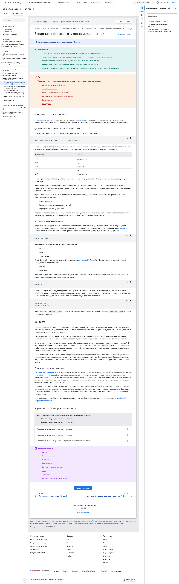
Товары (44, 28)
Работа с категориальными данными (55, 92)
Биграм (44, 452)
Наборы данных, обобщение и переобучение (57, 96)
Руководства (95, 2)
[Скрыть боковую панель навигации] (25, 580)
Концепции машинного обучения (39, 2)
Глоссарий (107, 2)
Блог (68, 539)
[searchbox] (13, 20)
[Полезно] (127, 28)
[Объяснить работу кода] (127, 137)
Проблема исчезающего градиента (54, 478)
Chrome (105, 543)
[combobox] (143, 2)
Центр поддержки (83, 488)
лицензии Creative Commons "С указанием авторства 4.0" (92, 521)
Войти (174, 2)
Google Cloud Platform (89, 571)
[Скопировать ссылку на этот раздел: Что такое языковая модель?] (69, 115)
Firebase (105, 546)
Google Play (106, 559)
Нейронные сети (48, 100)
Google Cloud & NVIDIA (37, 553)
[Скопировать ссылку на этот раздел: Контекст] (47, 322)
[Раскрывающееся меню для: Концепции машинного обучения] (53, 2)
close (175, 8)
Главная (5, 13)
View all (105, 563)
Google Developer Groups (38, 543)
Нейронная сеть (47, 463)
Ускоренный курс (18, 13)
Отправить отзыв (123, 34)
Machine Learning (11, 2)
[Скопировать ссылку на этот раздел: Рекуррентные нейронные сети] (67, 368)
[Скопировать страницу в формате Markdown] (103, 34)
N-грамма (45, 459)
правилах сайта (58, 523)
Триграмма (46, 474)
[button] (13, 41)
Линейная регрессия (49, 89)
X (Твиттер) (70, 553)
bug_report (169, 8)
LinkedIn (69, 549)
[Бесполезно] (130, 28)
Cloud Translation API (83, 21)
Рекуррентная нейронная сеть (52, 467)
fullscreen (172, 8)
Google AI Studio (108, 549)
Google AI (104, 571)
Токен (44, 471)
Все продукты (116, 571)
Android (105, 539)
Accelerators (34, 549)
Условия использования (38, 579)
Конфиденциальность (56, 579)
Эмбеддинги (46, 104)
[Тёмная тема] (130, 137)
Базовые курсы (63, 2)
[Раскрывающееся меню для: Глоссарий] (113, 2)
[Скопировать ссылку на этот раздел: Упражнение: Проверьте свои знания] (79, 409)
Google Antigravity (109, 553)
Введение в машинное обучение (53, 85)
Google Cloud (107, 556)
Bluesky (69, 543)
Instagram (70, 546)
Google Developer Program (39, 539)
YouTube (69, 556)
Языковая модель (48, 456)
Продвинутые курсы (80, 2)
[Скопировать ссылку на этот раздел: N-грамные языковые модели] (65, 221)
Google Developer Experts (38, 546)
